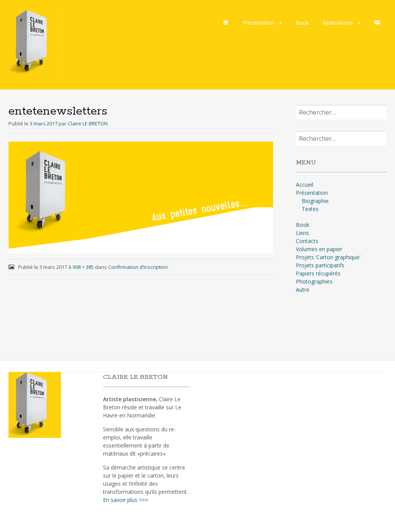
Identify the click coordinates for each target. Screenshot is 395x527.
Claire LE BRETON (88, 123)
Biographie (315, 200)
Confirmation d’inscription (138, 267)
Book (302, 22)
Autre (302, 289)
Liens (302, 232)
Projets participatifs (320, 265)
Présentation (259, 22)
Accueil (304, 184)
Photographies (314, 281)
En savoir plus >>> (125, 499)
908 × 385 (83, 267)
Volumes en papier (319, 249)
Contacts (307, 241)
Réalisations (338, 22)
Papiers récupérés (318, 273)
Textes (310, 209)
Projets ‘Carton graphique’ (328, 257)
